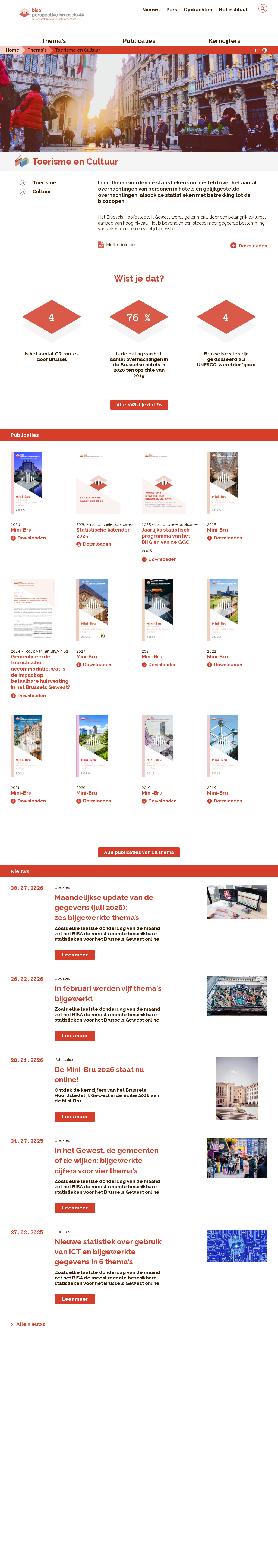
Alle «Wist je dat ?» (139, 404)
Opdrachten (198, 9)
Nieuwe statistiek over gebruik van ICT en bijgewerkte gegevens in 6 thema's (108, 1251)
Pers (171, 9)
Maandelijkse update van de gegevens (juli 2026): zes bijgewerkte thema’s (104, 907)
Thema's (53, 40)
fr (256, 50)
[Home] (51, 14)
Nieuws (151, 9)
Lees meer (75, 954)
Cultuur (42, 191)
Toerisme (44, 182)
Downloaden (32, 538)
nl (265, 50)
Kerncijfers (224, 40)
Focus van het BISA (41, 651)
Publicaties (139, 40)
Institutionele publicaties (111, 524)
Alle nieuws (30, 1324)
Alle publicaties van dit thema (139, 852)
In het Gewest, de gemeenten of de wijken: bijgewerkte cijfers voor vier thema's (107, 1160)
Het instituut (233, 9)
